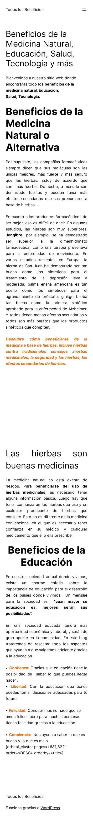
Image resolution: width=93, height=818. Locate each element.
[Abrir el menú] (84, 10)
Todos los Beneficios (24, 9)
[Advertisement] (46, 405)
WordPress (50, 807)
